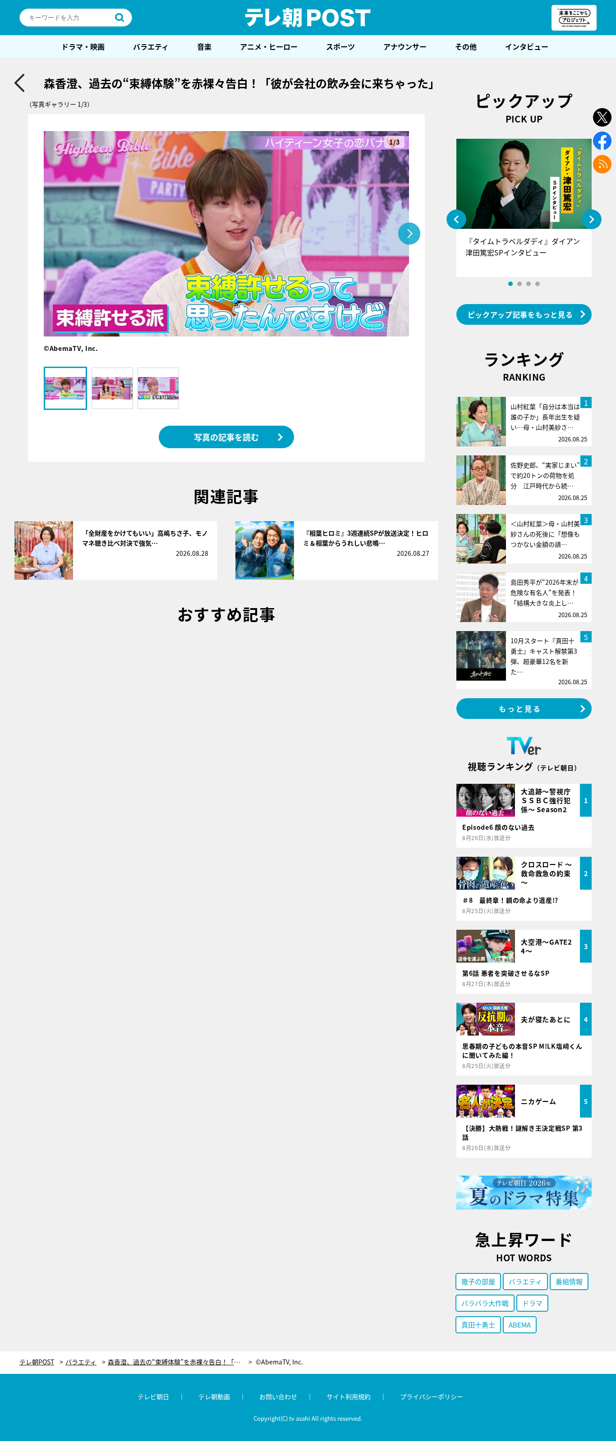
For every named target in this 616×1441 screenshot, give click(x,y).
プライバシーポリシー (431, 1396)
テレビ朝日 (153, 1396)
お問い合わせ (278, 1396)
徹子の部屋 (478, 1281)
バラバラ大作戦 (485, 1303)
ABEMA (520, 1324)
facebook (602, 141)
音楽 (204, 46)
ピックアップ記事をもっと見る (520, 314)
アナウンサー (405, 46)
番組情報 (569, 1281)
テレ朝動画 (214, 1396)
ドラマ (532, 1303)
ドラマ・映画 (83, 46)
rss (602, 164)
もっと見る (520, 708)
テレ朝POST (308, 17)
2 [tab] (519, 284)
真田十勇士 (478, 1324)
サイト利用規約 (348, 1396)
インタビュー (526, 46)
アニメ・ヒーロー (269, 46)
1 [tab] (510, 284)
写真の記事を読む (226, 437)
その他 (466, 46)
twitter (602, 117)
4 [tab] (537, 284)
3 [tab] (528, 284)
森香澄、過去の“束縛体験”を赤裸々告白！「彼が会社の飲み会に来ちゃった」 (180, 1362)
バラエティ (151, 46)
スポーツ (340, 46)
